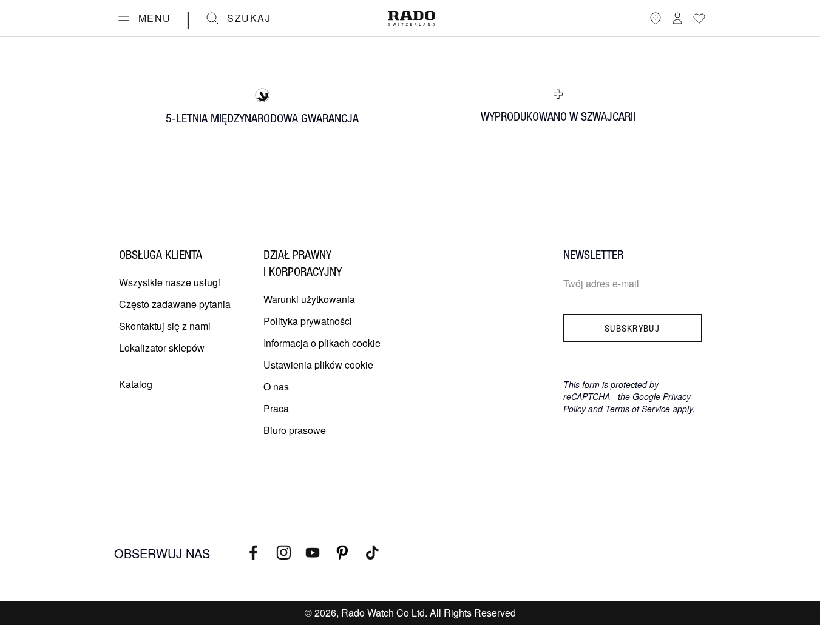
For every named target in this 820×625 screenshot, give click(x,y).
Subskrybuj (632, 328)
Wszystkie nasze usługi (169, 282)
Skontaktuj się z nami (165, 326)
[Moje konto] (677, 18)
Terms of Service (637, 409)
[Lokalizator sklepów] (655, 18)
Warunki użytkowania (309, 299)
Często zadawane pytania (175, 304)
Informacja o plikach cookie (322, 343)
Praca (276, 408)
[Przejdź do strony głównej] (411, 18)
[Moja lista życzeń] (699, 18)
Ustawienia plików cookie (318, 365)
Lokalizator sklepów (162, 348)
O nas (276, 386)
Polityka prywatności (307, 321)
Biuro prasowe (294, 430)
